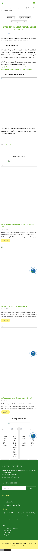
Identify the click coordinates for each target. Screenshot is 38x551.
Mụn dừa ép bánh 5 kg (33, 440)
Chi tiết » (5, 240)
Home (2, 8)
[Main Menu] (34, 3)
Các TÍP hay (11, 18)
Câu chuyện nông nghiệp (19, 22)
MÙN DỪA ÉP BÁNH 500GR (5, 440)
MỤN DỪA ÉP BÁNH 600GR (24, 440)
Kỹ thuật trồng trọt (16, 8)
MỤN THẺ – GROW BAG (10, 499)
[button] (7, 145)
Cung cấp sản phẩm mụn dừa (11, 519)
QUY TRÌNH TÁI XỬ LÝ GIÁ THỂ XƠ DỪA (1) (14, 306)
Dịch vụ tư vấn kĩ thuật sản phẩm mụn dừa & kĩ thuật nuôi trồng (19, 513)
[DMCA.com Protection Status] (5, 550)
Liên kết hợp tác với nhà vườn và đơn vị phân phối (16, 516)
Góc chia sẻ (8, 8)
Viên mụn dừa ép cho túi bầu (12, 505)
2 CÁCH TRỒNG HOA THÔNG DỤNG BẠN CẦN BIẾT (16, 398)
